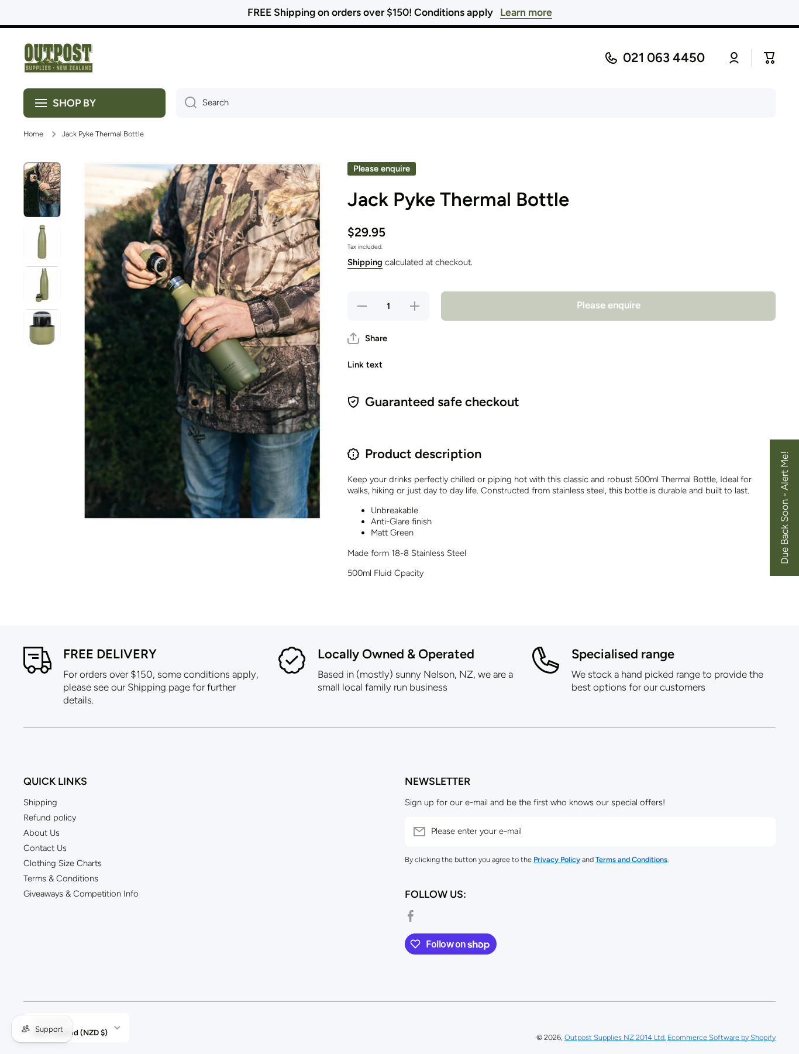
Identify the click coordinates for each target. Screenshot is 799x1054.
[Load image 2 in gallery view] (42, 241)
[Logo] (58, 58)
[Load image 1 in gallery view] (42, 189)
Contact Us (45, 848)
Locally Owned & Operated (396, 654)
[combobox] (476, 103)
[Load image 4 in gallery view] (42, 327)
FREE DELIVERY (110, 654)
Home (33, 133)
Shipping (365, 262)
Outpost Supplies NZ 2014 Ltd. (615, 1037)
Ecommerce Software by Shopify (721, 1037)
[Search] (186, 103)
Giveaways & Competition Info (81, 893)
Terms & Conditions (60, 878)
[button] (367, 338)
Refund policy (49, 817)
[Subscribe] (761, 831)
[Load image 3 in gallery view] (42, 284)
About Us (41, 833)
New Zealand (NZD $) (70, 1032)
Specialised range (622, 654)
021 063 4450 (664, 58)
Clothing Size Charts (62, 863)
